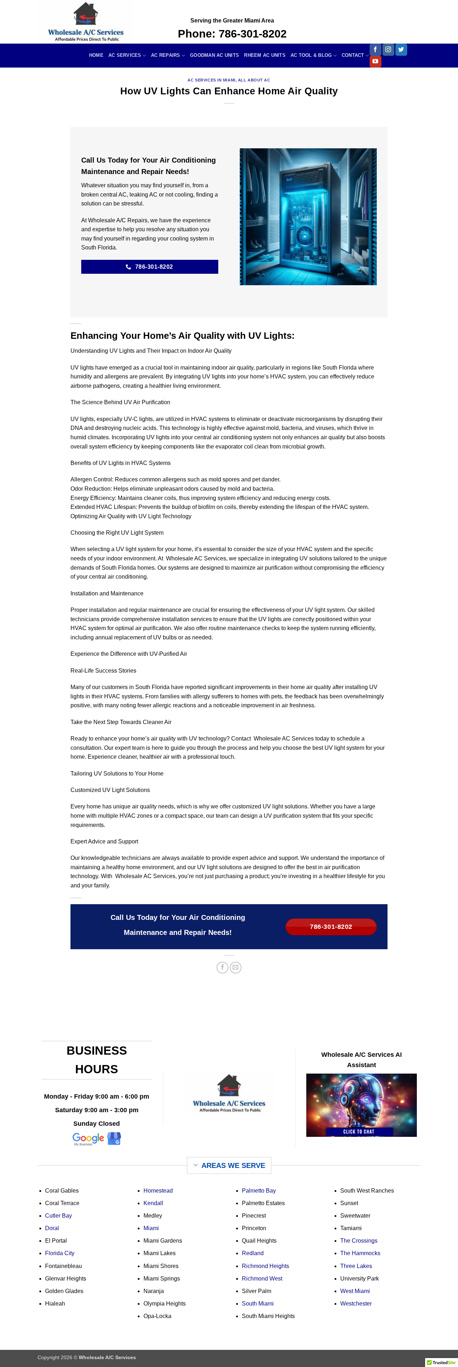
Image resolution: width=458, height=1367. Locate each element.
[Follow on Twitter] (401, 50)
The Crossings (358, 1241)
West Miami (355, 1291)
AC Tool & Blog (311, 55)
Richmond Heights (265, 1266)
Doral (52, 1228)
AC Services (124, 55)
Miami (151, 1228)
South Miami (258, 1304)
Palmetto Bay (259, 1191)
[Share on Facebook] (222, 968)
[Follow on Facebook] (375, 50)
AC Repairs (165, 55)
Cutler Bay (58, 1216)
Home (96, 55)
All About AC (254, 80)
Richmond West (262, 1279)
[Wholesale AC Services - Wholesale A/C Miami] (102, 22)
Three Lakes (356, 1266)
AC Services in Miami (211, 80)
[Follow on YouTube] (375, 62)
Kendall (153, 1203)
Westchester (356, 1304)
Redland (253, 1253)
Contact (353, 55)
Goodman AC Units (214, 55)
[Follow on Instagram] (388, 50)
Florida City (59, 1253)
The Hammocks (360, 1253)
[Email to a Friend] (236, 968)
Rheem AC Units (265, 55)
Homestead (158, 1191)
